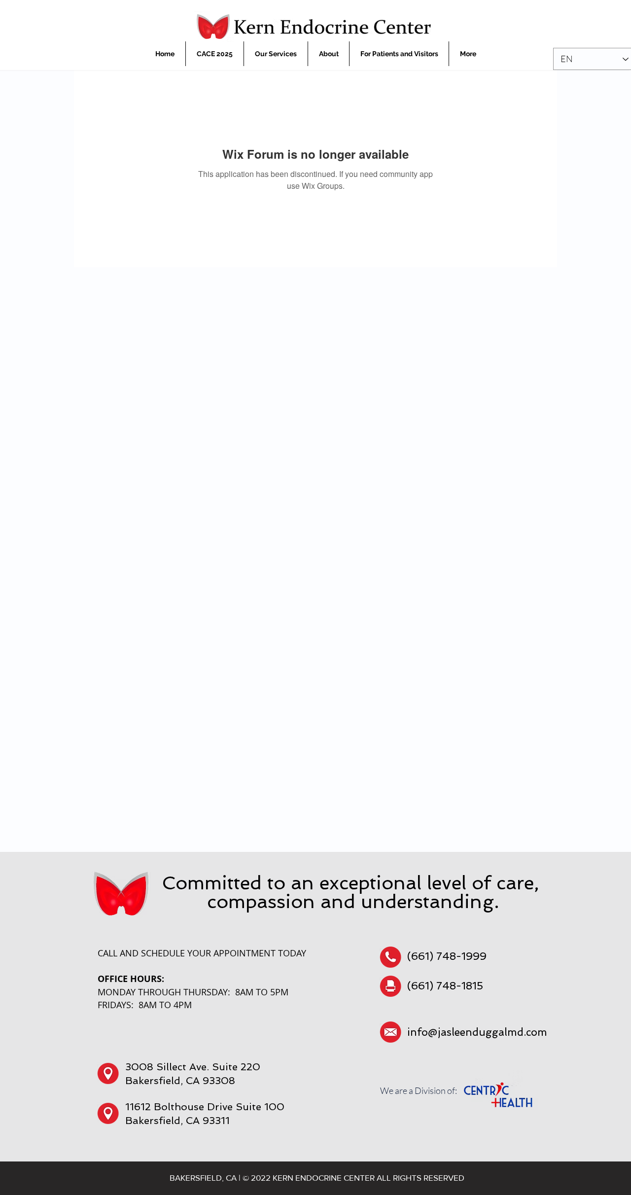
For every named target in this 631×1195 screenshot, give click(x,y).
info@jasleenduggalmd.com (477, 1032)
